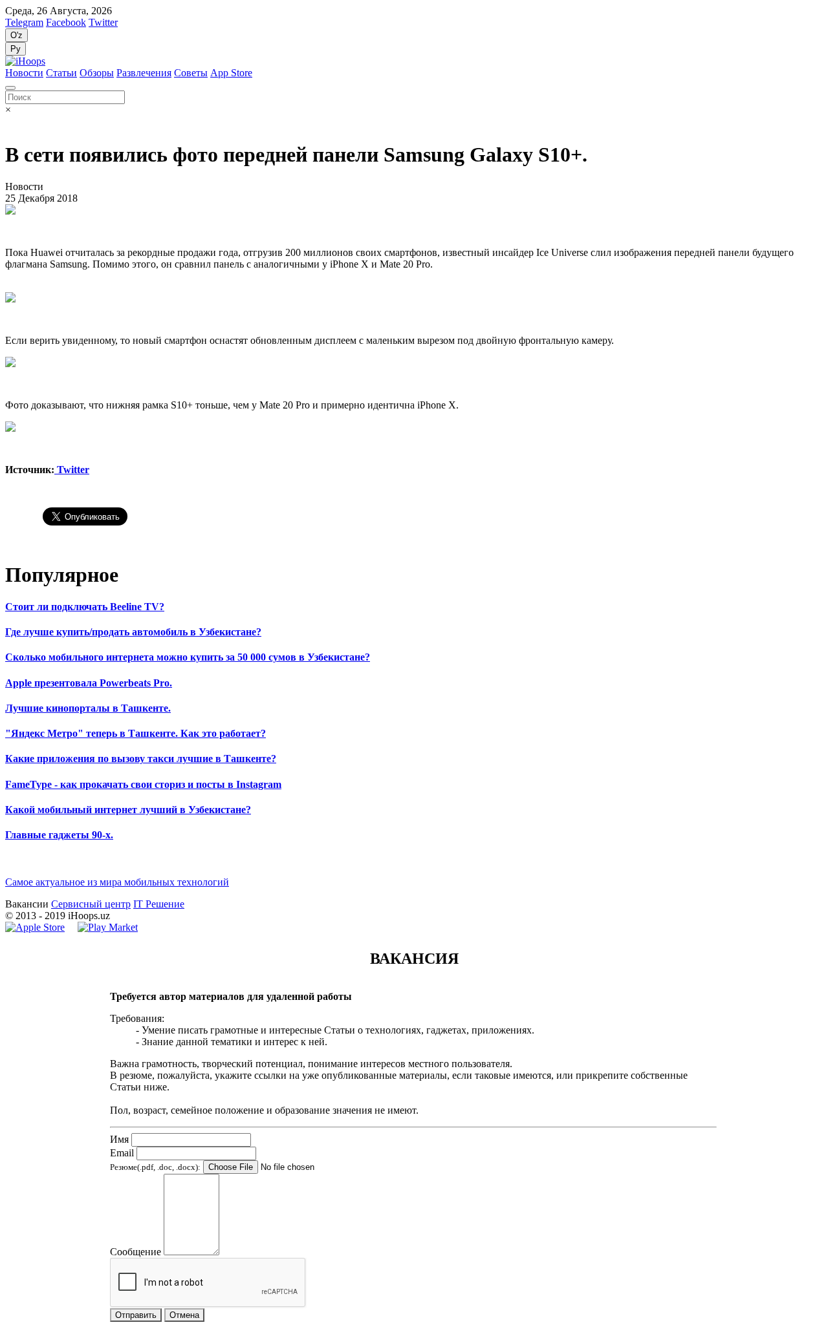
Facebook (66, 22)
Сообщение (135, 1251)
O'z (16, 35)
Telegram (24, 22)
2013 (26, 915)
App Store (231, 72)
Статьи (61, 72)
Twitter (103, 22)
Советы (191, 72)
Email (122, 1152)
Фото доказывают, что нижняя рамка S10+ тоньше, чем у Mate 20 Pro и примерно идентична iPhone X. (232, 404)
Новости (24, 72)
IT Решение (158, 903)
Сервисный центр (91, 903)
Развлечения (143, 72)
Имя (119, 1139)
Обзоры (97, 72)
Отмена (184, 1315)
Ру (15, 49)
